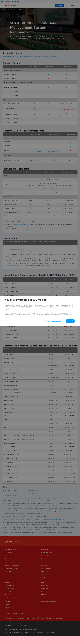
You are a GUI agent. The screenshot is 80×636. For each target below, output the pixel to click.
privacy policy (68, 314)
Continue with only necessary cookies (65, 299)
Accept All (70, 321)
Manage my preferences (54, 321)
